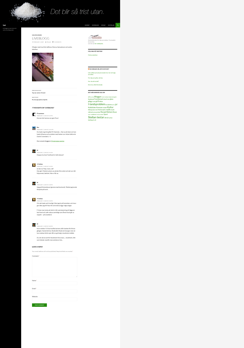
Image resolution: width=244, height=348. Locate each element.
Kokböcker (92, 107)
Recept (103, 112)
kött (96, 110)
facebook (91, 99)
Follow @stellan (93, 55)
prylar (98, 112)
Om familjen (95, 25)
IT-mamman (40, 113)
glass (111, 99)
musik (112, 110)
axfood (92, 97)
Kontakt (87, 25)
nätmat (90, 112)
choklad (106, 97)
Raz (38, 127)
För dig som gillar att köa (95, 78)
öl (95, 120)
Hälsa (101, 101)
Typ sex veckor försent (38, 92)
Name (34, 280)
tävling (90, 120)
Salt (4, 25)
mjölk (108, 110)
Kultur (110, 107)
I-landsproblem (96, 104)
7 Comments (57, 42)
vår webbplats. (99, 43)
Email (34, 288)
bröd (103, 97)
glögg (90, 101)
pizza (94, 112)
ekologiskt (113, 97)
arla (89, 97)
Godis (93, 101)
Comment (35, 256)
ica (106, 104)
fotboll (105, 99)
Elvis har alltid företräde (95, 85)
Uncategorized (37, 35)
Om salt (103, 25)
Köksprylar (91, 110)
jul (116, 104)
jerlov (113, 104)
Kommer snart (101, 107)
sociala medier (100, 114)
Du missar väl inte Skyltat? (99, 69)
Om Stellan (111, 25)
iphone (110, 104)
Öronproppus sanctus (57, 141)
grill (97, 101)
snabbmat (93, 114)
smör (89, 114)
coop (110, 97)
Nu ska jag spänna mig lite (39, 98)
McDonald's (102, 110)
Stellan (48, 42)
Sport (106, 114)
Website (35, 296)
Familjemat (98, 99)
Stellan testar (96, 117)
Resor (115, 112)
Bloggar (97, 96)
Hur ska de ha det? (93, 81)
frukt (108, 99)
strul (106, 117)
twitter (110, 118)
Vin (94, 120)
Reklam (110, 112)
